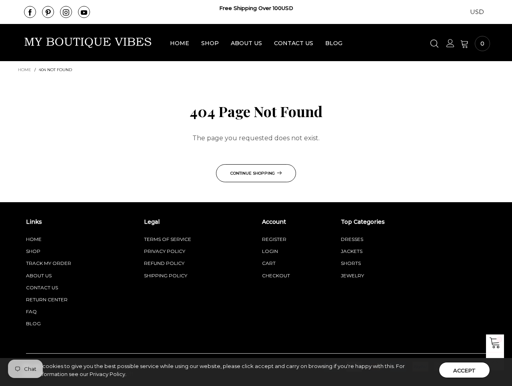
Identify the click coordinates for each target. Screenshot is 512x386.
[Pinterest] (48, 12)
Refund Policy (164, 263)
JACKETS (351, 251)
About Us (246, 43)
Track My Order (48, 263)
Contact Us (293, 43)
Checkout (276, 276)
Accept (464, 370)
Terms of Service (167, 239)
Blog (333, 43)
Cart (269, 263)
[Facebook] (30, 12)
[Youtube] (84, 12)
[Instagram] (66, 12)
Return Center (47, 299)
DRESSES (352, 239)
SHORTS (351, 263)
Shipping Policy (165, 276)
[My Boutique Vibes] (88, 42)
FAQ (31, 311)
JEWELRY (352, 276)
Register (274, 239)
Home (179, 43)
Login (270, 251)
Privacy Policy (164, 251)
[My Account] (450, 43)
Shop (210, 43)
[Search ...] (435, 43)
